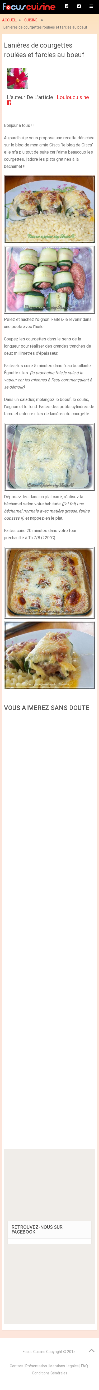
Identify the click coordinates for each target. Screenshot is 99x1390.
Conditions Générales (49, 1373)
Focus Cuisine (34, 1352)
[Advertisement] (49, 932)
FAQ (84, 1366)
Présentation (36, 1366)
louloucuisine (73, 97)
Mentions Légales (64, 1366)
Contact (16, 1366)
